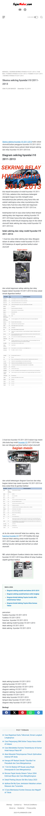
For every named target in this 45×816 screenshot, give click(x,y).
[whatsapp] (31, 713)
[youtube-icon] (20, 9)
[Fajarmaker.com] (22, 4)
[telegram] (39, 713)
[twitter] (14, 713)
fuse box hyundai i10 (10, 536)
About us (12, 808)
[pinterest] (22, 713)
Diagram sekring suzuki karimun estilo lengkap (23, 594)
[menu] (5, 17)
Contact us (18, 805)
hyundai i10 (22, 442)
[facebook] (6, 713)
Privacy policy (31, 808)
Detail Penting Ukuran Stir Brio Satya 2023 (21, 780)
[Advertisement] (22, 45)
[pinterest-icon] (25, 9)
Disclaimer (20, 808)
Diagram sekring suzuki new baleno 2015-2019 (23, 591)
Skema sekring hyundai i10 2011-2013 (17, 142)
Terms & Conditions (30, 805)
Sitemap (9, 805)
